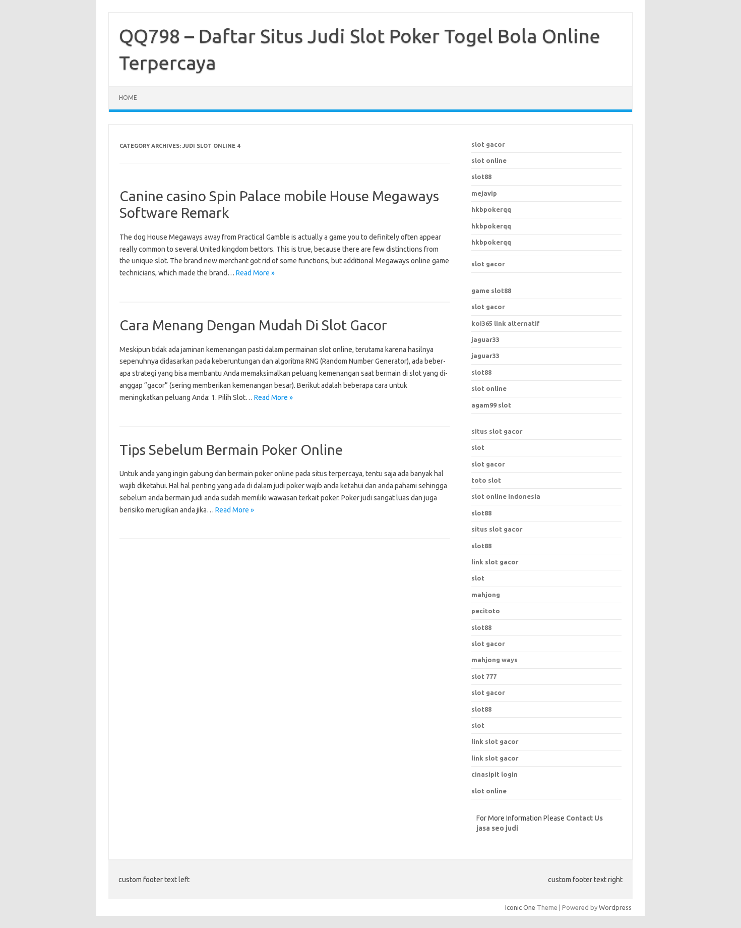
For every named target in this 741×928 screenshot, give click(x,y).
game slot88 (491, 290)
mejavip (484, 193)
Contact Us (584, 818)
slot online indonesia (505, 496)
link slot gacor (495, 561)
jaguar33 (485, 339)
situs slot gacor (497, 431)
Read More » (255, 273)
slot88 (481, 176)
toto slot (486, 480)
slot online (489, 160)
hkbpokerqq (491, 209)
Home (128, 97)
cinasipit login (494, 774)
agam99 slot (491, 405)
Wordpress (615, 907)
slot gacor (488, 144)
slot (477, 447)
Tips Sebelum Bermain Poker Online (231, 449)
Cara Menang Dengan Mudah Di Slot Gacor (253, 325)
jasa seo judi (497, 828)
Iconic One (520, 907)
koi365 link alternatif (505, 323)
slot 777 (484, 676)
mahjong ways (494, 659)
